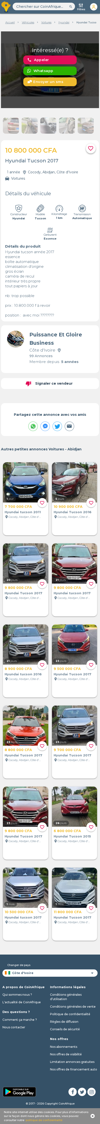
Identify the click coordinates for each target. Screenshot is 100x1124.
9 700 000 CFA (67, 750)
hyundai (63, 22)
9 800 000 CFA (18, 587)
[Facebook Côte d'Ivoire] (72, 1092)
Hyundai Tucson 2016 (73, 512)
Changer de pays (18, 965)
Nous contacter (13, 1027)
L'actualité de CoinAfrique (21, 1002)
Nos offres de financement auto (73, 1069)
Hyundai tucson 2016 (23, 674)
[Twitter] (82, 1092)
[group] (50, 69)
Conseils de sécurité (65, 1029)
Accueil (10, 22)
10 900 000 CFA (68, 506)
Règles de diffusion (64, 1021)
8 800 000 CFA (18, 750)
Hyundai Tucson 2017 (23, 593)
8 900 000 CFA (18, 669)
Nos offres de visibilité (66, 1054)
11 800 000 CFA (68, 912)
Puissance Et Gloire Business (55, 339)
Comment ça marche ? (19, 1020)
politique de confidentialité (44, 1120)
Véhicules (28, 22)
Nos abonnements (63, 1047)
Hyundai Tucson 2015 (72, 836)
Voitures (46, 22)
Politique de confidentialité (70, 1014)
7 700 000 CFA (18, 506)
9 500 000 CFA (67, 669)
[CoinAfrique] (6, 7)
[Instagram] (91, 1092)
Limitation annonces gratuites (72, 1062)
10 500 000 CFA (19, 912)
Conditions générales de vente (73, 1006)
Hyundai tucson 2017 (72, 593)
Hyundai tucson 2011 (23, 512)
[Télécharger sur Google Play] (19, 1091)
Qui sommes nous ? (17, 994)
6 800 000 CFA (67, 831)
